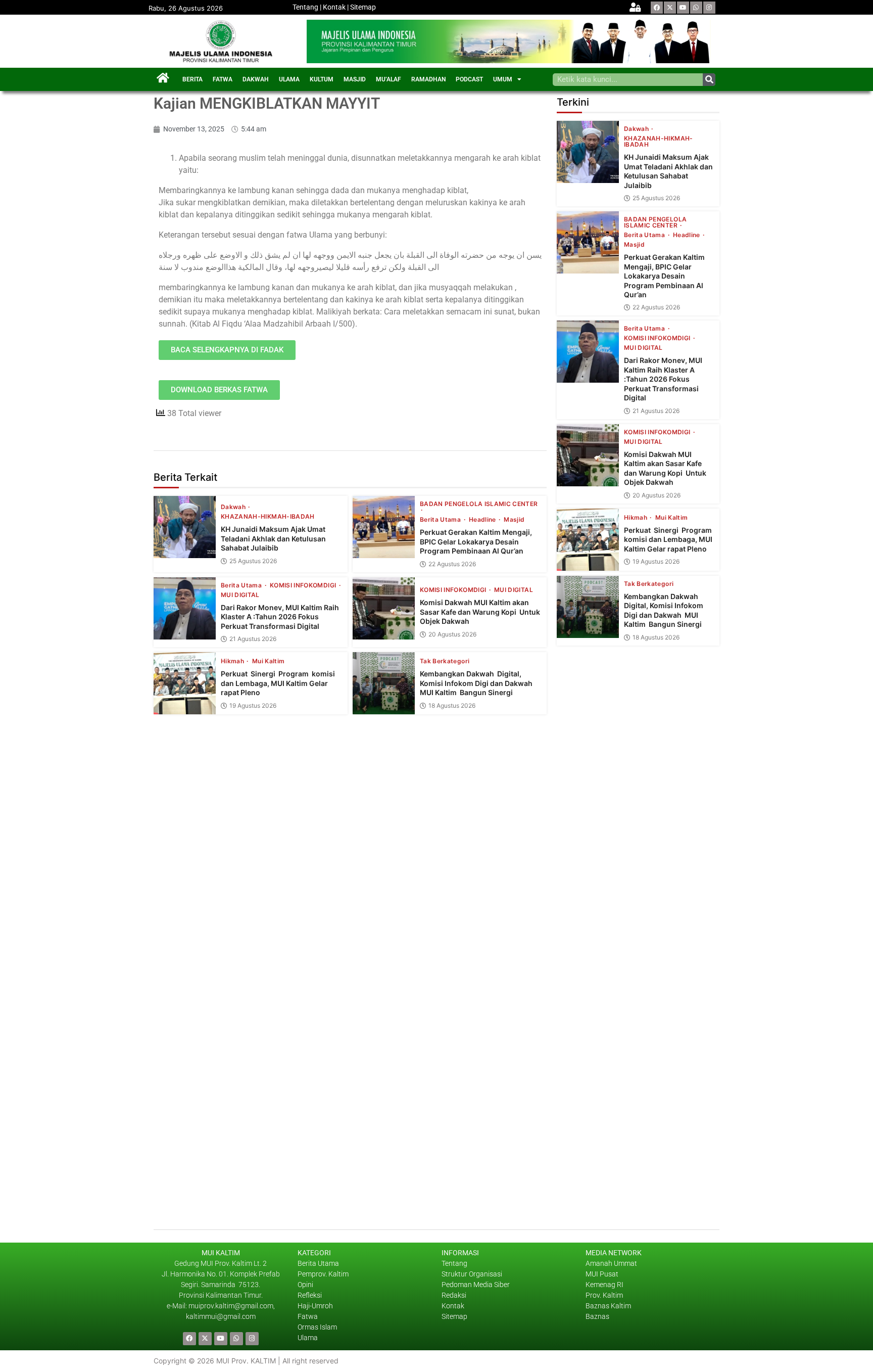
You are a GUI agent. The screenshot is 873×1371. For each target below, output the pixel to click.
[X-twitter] (670, 8)
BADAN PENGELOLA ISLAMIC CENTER (479, 504)
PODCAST (469, 79)
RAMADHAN (428, 79)
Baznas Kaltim (608, 1306)
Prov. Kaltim (604, 1295)
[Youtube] (683, 8)
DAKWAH (256, 79)
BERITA (192, 79)
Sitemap (363, 7)
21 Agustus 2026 (252, 639)
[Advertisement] (638, 1002)
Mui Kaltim (268, 661)
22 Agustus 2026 (452, 564)
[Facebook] (657, 8)
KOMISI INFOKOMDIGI (304, 585)
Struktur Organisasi (472, 1274)
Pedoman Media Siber (476, 1285)
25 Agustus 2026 (253, 561)
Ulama (308, 1338)
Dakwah (234, 507)
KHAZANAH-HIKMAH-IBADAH (268, 517)
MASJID (355, 79)
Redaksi (454, 1295)
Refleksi (310, 1295)
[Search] (709, 79)
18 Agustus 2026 (451, 706)
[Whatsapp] (696, 8)
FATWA (222, 79)
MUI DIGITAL (240, 595)
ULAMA (289, 79)
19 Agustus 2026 (252, 706)
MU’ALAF (388, 79)
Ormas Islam (318, 1327)
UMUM (502, 79)
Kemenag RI (604, 1285)
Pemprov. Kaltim (323, 1274)
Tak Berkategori (444, 661)
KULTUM (321, 79)
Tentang (305, 7)
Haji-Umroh (315, 1306)
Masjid (514, 520)
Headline (483, 520)
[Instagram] (709, 8)
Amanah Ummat (611, 1263)
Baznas (597, 1316)
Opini (305, 1285)
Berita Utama (441, 520)
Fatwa (308, 1316)
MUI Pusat (602, 1274)
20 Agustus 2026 (452, 634)
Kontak (334, 7)
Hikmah (233, 661)
